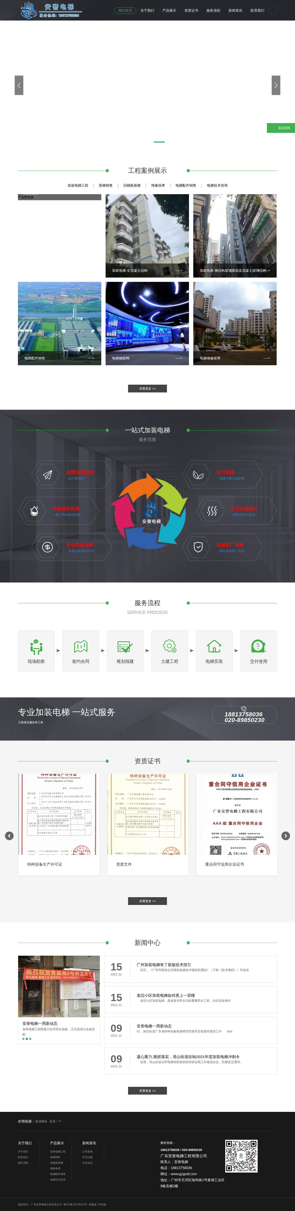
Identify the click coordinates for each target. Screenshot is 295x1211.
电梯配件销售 (186, 185)
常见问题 (87, 1157)
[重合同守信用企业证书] (236, 814)
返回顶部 (284, 128)
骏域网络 (41, 1121)
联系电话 (284, 116)
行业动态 (87, 1162)
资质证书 (191, 10)
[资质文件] (147, 814)
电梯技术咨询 (217, 185)
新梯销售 (106, 185)
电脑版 (93, 1204)
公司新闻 (87, 1151)
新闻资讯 (235, 10)
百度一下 (55, 1121)
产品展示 (169, 10)
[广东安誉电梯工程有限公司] (63, 9)
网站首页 (125, 10)
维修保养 (158, 185)
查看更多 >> (147, 388)
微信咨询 (284, 104)
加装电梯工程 (78, 185)
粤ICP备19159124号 (75, 1204)
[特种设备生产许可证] (58, 814)
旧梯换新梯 (132, 185)
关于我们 (147, 10)
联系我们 (257, 10)
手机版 (102, 1204)
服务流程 (213, 10)
